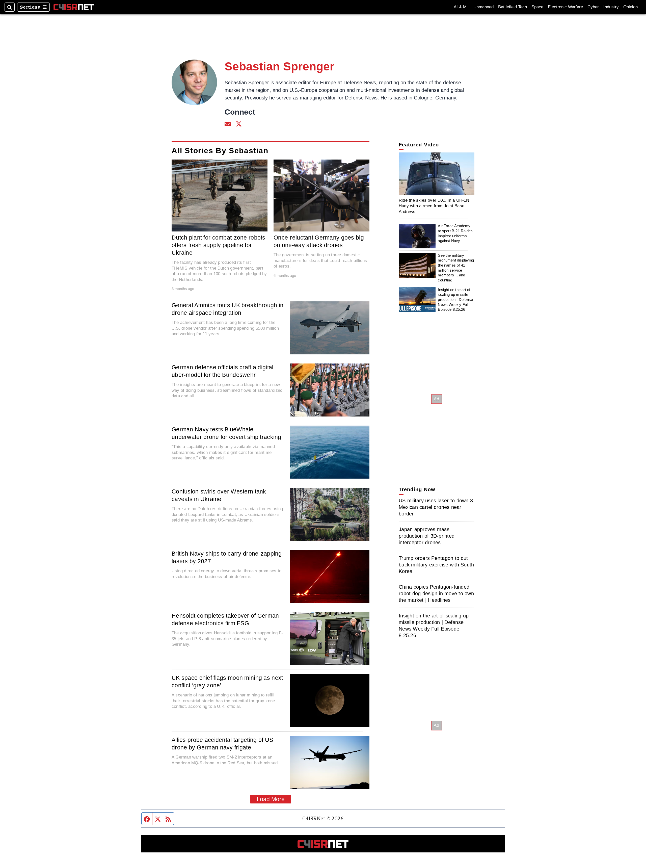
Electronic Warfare (565, 7)
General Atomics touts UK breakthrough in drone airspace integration (228, 309)
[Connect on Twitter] (239, 123)
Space (537, 7)
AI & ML (461, 7)
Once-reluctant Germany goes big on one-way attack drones (319, 241)
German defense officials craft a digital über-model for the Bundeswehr (223, 371)
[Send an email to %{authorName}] (228, 123)
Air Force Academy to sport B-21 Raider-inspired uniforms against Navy (455, 233)
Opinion (630, 7)
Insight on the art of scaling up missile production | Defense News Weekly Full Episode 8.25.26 (455, 300)
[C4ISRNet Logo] (73, 7)
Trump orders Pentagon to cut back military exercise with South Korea (436, 564)
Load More (271, 799)
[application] (436, 173)
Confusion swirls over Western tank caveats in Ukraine (219, 495)
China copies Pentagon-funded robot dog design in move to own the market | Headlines (436, 593)
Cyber (593, 7)
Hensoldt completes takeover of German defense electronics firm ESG (225, 619)
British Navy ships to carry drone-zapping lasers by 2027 (227, 557)
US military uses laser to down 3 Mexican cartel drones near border (436, 507)
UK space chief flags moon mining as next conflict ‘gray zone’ (227, 681)
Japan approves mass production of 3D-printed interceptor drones (426, 536)
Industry (611, 7)
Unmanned (483, 7)
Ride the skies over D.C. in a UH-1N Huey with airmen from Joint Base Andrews (434, 206)
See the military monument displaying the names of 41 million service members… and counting (456, 267)
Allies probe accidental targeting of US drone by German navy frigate (222, 744)
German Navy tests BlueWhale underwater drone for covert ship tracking (226, 433)
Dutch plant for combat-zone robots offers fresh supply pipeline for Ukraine (218, 245)
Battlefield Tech (512, 7)
